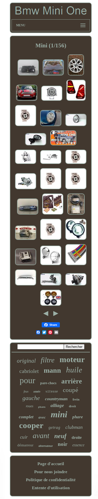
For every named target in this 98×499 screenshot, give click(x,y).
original (26, 361)
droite (77, 437)
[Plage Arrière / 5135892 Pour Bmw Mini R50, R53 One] (53, 75)
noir (62, 444)
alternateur (45, 445)
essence (78, 445)
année (36, 391)
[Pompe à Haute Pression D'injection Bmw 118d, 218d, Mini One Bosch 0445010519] (26, 189)
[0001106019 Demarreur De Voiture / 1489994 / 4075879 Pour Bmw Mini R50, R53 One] (26, 240)
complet (26, 416)
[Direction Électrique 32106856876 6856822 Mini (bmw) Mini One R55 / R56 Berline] (51, 285)
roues (29, 406)
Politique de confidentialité (51, 479)
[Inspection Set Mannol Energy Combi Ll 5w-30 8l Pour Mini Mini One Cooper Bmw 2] (53, 214)
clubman (74, 427)
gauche (31, 398)
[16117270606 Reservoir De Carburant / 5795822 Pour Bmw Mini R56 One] (28, 75)
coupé (70, 389)
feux (26, 391)
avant (41, 435)
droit (72, 406)
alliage (57, 405)
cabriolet (29, 371)
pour (27, 380)
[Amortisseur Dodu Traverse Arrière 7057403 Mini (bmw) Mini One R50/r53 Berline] (26, 285)
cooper (31, 425)
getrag (54, 427)
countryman (56, 398)
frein (76, 399)
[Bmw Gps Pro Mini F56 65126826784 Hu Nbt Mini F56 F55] (76, 214)
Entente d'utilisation (51, 487)
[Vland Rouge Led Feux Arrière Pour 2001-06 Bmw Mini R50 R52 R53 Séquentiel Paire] (76, 100)
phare (77, 417)
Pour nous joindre (50, 471)
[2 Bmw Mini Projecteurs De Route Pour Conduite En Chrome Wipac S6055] (27, 100)
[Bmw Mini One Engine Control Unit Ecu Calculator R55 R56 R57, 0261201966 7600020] (26, 265)
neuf (60, 436)
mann (52, 370)
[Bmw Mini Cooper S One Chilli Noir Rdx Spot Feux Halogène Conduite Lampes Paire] (76, 240)
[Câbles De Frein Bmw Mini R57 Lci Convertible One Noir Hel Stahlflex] (76, 265)
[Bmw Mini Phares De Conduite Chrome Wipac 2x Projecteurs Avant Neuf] (51, 265)
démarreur (25, 445)
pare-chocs (48, 383)
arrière (71, 381)
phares (41, 407)
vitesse (51, 391)
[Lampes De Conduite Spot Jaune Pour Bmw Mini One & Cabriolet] (51, 306)
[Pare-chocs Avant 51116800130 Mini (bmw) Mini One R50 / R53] (28, 214)
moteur (72, 359)
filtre (48, 360)
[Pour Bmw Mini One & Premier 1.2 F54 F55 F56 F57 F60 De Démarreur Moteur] (26, 164)
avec (42, 417)
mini (59, 414)
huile (74, 369)
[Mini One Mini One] (63, 145)
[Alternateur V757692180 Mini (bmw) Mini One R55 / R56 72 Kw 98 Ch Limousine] (76, 285)
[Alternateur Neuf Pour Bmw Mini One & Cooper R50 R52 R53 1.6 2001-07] (26, 126)
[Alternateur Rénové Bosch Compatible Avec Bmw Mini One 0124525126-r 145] (52, 100)
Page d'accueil (50, 463)
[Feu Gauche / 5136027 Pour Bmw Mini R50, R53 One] (51, 126)
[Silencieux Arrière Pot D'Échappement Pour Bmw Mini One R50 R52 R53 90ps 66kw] (51, 164)
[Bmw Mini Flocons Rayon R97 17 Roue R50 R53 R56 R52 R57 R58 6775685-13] (75, 75)
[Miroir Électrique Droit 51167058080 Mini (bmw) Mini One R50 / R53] (36, 145)
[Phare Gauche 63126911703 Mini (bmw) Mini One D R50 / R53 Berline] (76, 126)
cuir (24, 437)
